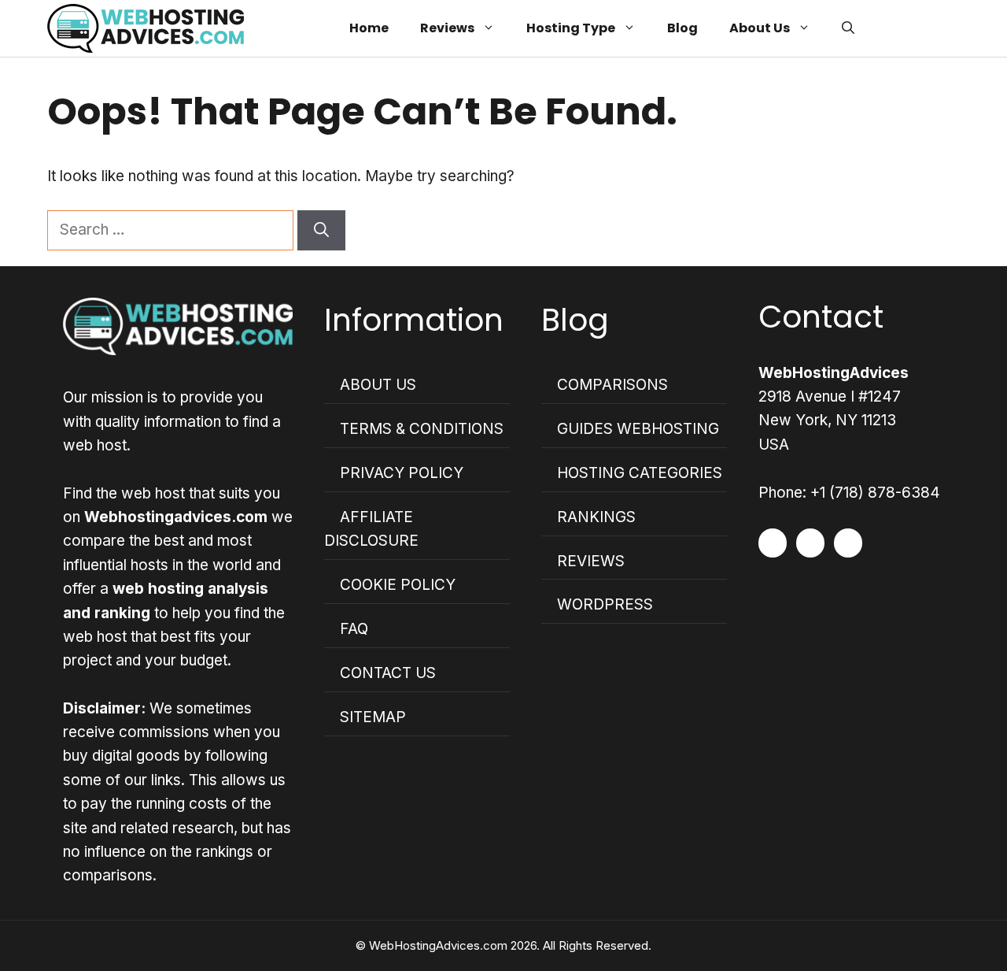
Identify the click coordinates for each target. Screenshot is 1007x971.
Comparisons (612, 385)
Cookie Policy (398, 585)
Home (369, 28)
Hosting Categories (639, 473)
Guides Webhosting (638, 429)
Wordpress (605, 604)
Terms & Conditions (422, 429)
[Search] (321, 230)
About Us (759, 28)
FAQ (354, 629)
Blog (682, 28)
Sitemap (373, 717)
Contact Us (388, 673)
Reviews (447, 28)
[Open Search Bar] (848, 28)
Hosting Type (570, 28)
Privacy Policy (401, 473)
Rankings (596, 517)
